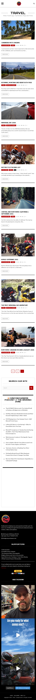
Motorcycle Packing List (10, 167)
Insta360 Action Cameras (8, 551)
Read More (5, 54)
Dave (18, 45)
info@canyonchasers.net (9, 538)
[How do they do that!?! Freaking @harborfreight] (18, 601)
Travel (12, 45)
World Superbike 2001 (9, 259)
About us (22, 695)
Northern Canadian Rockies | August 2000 (17, 350)
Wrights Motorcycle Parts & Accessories (12, 555)
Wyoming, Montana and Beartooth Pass (16, 83)
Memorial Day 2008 (8, 123)
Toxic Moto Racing (22, 557)
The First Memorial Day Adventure (14, 305)
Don (19, 170)
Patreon (3, 568)
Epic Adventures (6, 45)
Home (11, 695)
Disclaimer (16, 695)
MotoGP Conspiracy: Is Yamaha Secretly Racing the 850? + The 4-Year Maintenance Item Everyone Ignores (19, 431)
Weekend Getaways (11, 85)
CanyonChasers (19, 697)
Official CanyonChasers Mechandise (11, 559)
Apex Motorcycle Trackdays (9, 557)
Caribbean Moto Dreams (10, 43)
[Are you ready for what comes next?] (18, 635)
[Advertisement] (18, 488)
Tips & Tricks (5, 170)
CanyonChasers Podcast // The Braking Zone (18, 400)
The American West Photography (10, 553)
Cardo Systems (5, 549)
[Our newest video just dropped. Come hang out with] (18, 668)
